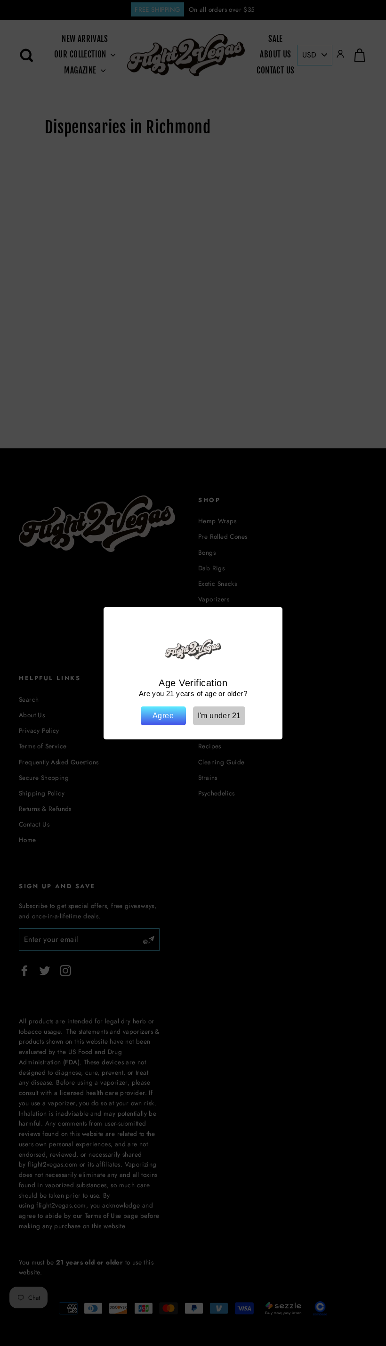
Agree (163, 716)
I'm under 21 (219, 716)
